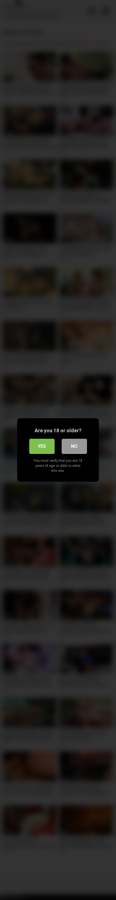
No (74, 446)
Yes (42, 446)
